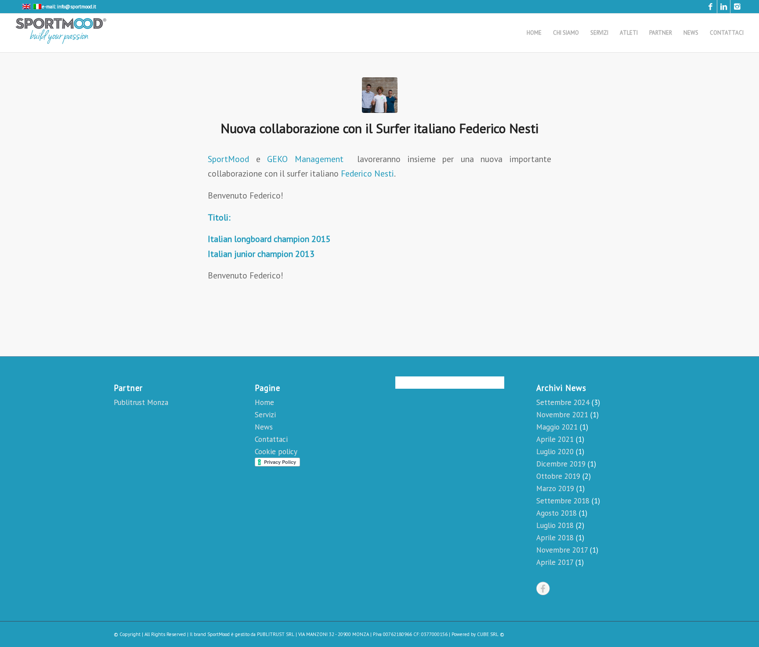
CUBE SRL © (490, 634)
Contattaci (271, 439)
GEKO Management (305, 158)
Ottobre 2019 (558, 476)
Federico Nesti (367, 173)
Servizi (265, 414)
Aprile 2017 (554, 562)
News (264, 427)
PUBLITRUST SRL (275, 634)
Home (264, 402)
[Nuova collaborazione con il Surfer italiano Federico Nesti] (380, 95)
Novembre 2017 (562, 550)
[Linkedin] (723, 6)
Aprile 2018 (555, 537)
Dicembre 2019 (561, 464)
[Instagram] (737, 6)
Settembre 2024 (562, 402)
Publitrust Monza (141, 402)
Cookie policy (276, 451)
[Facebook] (710, 6)
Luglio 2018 (555, 525)
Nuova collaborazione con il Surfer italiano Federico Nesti (379, 128)
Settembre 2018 (562, 501)
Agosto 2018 (556, 513)
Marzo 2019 (555, 488)
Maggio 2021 (557, 427)
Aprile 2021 (555, 439)
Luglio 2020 (555, 451)
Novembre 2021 (562, 414)
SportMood (228, 158)
